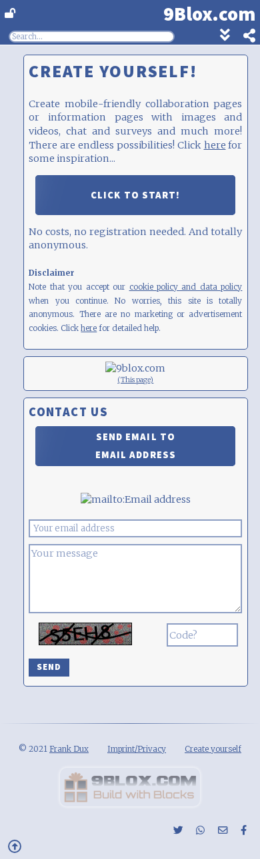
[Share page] (242, 37)
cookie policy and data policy (186, 287)
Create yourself (213, 749)
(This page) (135, 380)
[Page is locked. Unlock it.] (10, 14)
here (215, 145)
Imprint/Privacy (136, 749)
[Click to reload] (85, 634)
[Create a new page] (130, 803)
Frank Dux (69, 749)
